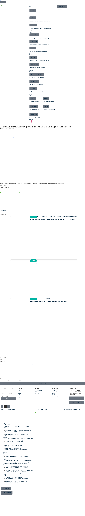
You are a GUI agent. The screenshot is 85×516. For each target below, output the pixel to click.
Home (30, 6)
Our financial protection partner (13, 445)
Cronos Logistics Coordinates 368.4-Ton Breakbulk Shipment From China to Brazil (48, 301)
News (30, 53)
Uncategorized (3, 361)
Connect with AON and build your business (38, 51)
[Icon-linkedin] (8, 406)
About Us (31, 8)
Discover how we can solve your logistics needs (39, 14)
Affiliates (30, 94)
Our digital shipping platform (49, 109)
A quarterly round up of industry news (37, 67)
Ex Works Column (3, 357)
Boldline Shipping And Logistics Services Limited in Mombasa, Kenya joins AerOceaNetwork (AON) (52, 263)
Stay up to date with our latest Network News (16, 434)
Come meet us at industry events (36, 84)
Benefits (30, 30)
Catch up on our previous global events (37, 91)
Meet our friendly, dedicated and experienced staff (39, 21)
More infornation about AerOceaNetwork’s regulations (40, 28)
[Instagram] (5, 406)
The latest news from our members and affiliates (39, 60)
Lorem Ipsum (31, 32)
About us (5, 423)
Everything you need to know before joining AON (39, 44)
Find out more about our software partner (16, 446)
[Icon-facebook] (2, 406)
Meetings (31, 70)
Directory (31, 119)
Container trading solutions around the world (16, 449)
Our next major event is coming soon (36, 77)
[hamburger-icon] (30, 5)
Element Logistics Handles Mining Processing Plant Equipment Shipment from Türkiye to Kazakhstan (52, 219)
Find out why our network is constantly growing (39, 38)
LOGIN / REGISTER (3, 3)
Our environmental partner (34, 117)
